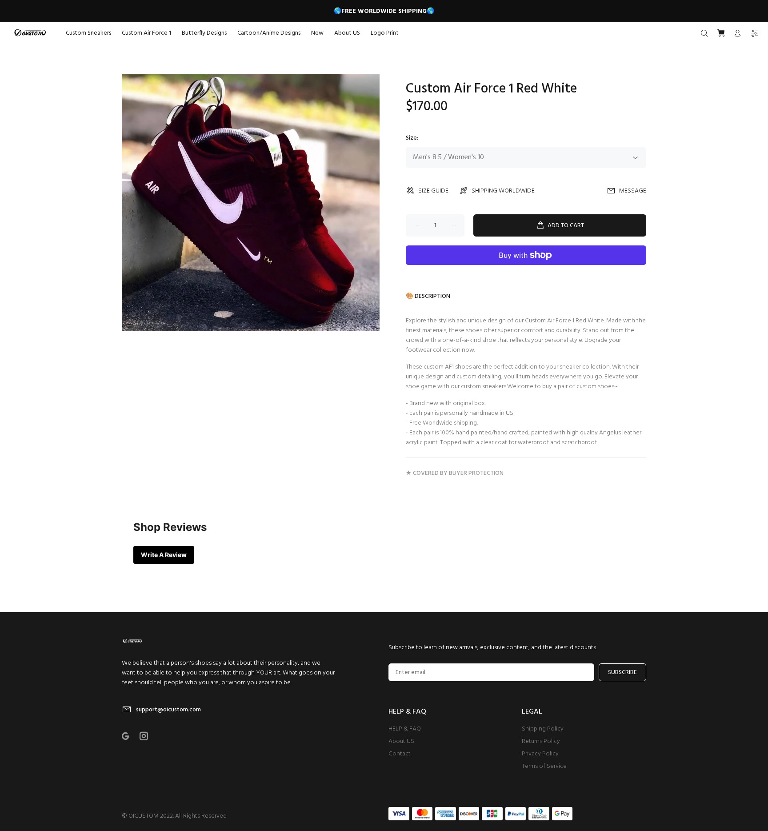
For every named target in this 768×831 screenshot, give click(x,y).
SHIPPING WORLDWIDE (503, 191)
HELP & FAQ (404, 729)
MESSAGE (632, 191)
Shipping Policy (543, 729)
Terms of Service (544, 766)
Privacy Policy (540, 754)
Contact (399, 754)
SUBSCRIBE (622, 672)
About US (401, 741)
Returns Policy (541, 741)
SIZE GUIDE (433, 191)
